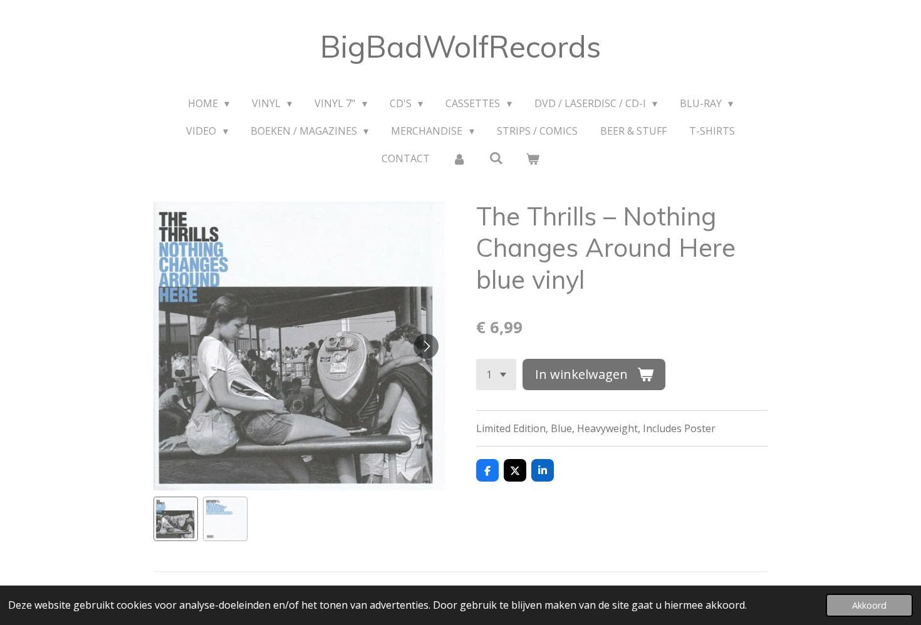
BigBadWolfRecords (460, 46)
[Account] (459, 158)
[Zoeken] (496, 158)
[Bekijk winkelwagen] (533, 158)
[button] (176, 519)
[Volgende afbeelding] (426, 346)
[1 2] (496, 374)
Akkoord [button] (869, 605)
